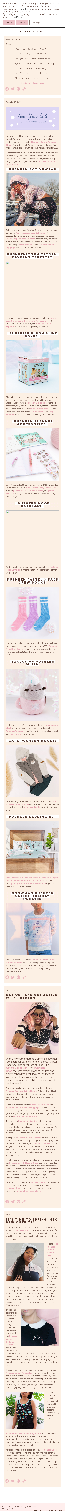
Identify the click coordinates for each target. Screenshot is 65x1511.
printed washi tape (22, 491)
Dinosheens (38, 412)
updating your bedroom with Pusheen (28, 883)
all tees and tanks (31, 807)
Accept (9, 22)
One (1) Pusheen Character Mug (32, 68)
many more (15, 734)
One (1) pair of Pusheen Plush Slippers (32, 73)
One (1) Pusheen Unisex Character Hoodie (32, 59)
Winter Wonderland (39, 409)
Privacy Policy (7, 1509)
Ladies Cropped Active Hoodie (20, 239)
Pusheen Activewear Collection (30, 233)
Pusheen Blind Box (36, 403)
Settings (36, 22)
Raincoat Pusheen (14, 731)
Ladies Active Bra (26, 244)
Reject (22, 22)
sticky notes (37, 491)
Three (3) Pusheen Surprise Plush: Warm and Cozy (32, 63)
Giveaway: (10, 44)
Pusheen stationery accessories (40, 488)
